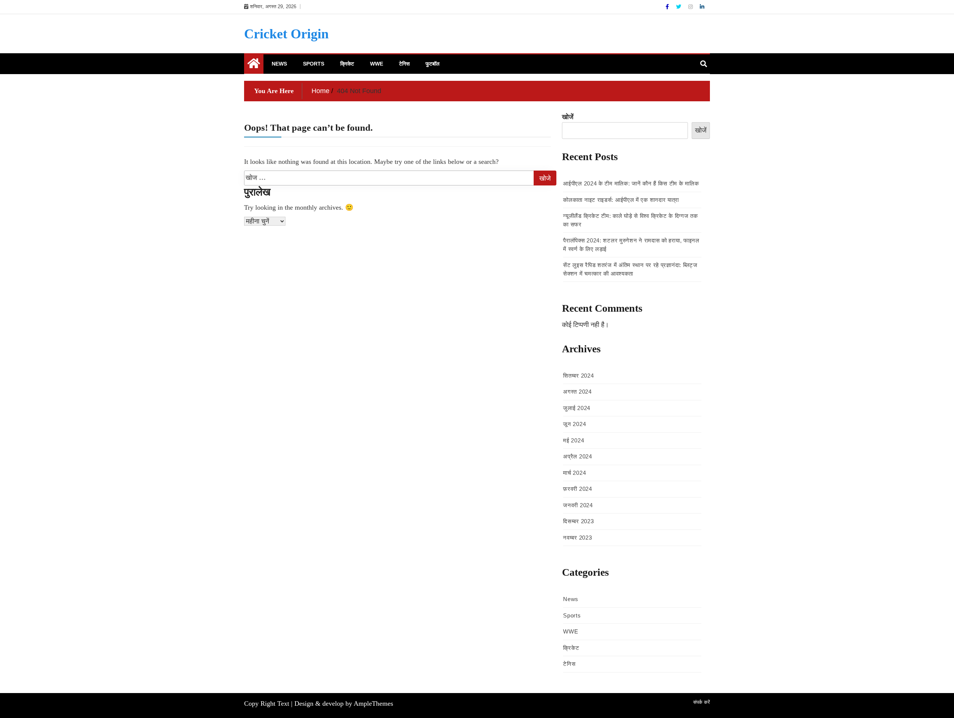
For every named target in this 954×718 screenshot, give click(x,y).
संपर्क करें (701, 702)
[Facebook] (668, 7)
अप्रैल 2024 (577, 456)
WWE (376, 64)
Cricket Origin (286, 33)
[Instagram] (691, 7)
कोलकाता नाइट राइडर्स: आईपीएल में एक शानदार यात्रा (621, 200)
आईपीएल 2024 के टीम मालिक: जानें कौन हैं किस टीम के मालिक (631, 183)
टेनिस (404, 64)
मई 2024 (573, 440)
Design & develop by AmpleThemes (343, 703)
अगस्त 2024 (577, 391)
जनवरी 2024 (578, 505)
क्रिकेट (347, 64)
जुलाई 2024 (576, 408)
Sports (313, 64)
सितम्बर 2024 (578, 375)
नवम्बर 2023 (577, 537)
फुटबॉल (432, 64)
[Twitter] (679, 7)
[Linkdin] (702, 7)
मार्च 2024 (574, 473)
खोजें (568, 117)
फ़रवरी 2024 (577, 489)
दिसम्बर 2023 (578, 521)
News (279, 64)
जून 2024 (574, 424)
